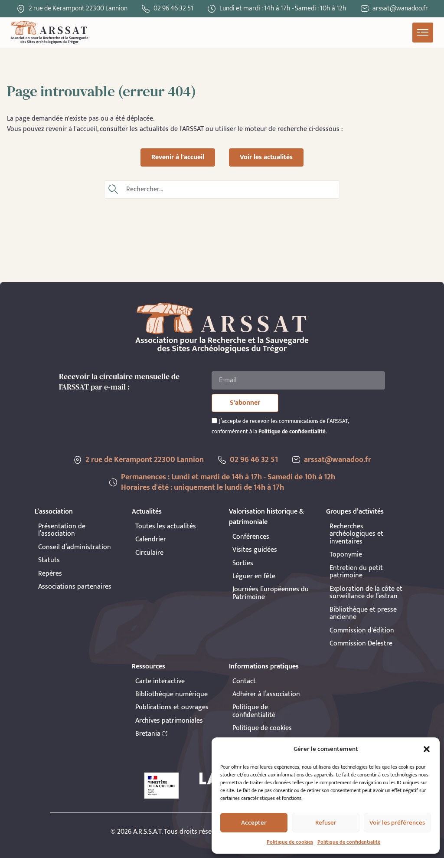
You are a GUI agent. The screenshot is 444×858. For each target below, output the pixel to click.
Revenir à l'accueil (177, 157)
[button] (426, 749)
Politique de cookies (290, 842)
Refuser (325, 822)
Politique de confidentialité (348, 842)
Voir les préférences (397, 822)
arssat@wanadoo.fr (337, 459)
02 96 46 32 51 (173, 8)
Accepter (254, 822)
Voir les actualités (266, 157)
